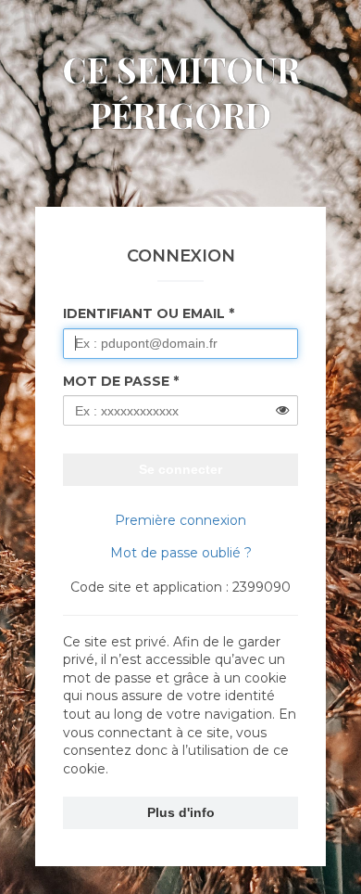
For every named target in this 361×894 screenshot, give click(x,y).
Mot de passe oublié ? (181, 552)
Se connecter (180, 469)
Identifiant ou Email (144, 313)
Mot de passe (116, 381)
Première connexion (180, 520)
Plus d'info (181, 812)
